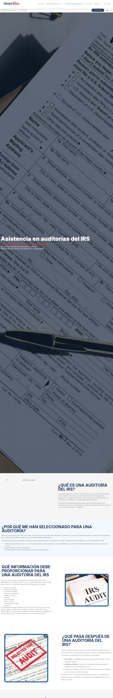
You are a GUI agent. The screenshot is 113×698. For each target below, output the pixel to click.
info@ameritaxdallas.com (8, 10)
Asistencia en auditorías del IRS (74, 3)
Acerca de (41, 3)
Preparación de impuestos (53, 3)
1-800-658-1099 (23, 10)
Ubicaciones (107, 3)
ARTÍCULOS (89, 3)
